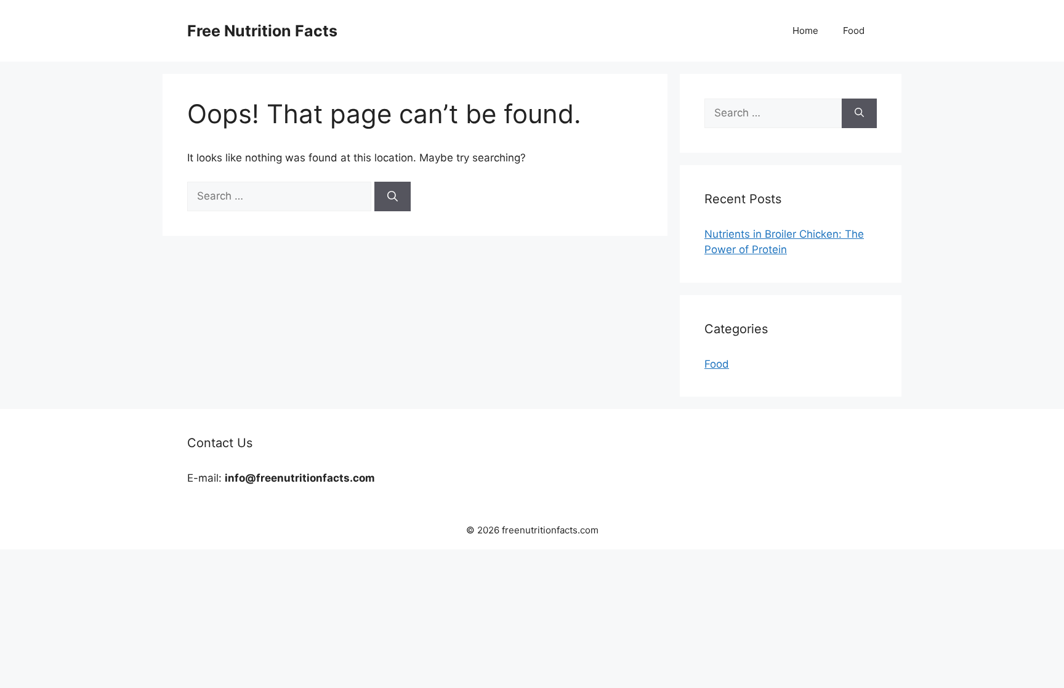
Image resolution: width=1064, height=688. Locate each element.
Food (853, 30)
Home (805, 30)
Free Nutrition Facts (262, 31)
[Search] (392, 196)
